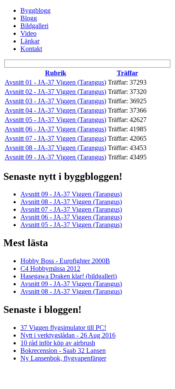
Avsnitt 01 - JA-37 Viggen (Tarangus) (55, 82)
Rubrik (55, 73)
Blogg (28, 18)
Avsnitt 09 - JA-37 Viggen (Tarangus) (55, 157)
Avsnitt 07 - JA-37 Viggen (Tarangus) (55, 138)
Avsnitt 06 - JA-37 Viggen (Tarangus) (55, 129)
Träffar (127, 73)
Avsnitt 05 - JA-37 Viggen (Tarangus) (55, 119)
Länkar (30, 41)
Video (28, 33)
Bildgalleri (34, 25)
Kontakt (31, 48)
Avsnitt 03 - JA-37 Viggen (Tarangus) (55, 101)
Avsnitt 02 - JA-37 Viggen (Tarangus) (55, 91)
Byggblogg (35, 10)
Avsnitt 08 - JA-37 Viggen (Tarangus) (55, 147)
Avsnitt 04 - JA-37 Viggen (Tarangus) (55, 110)
